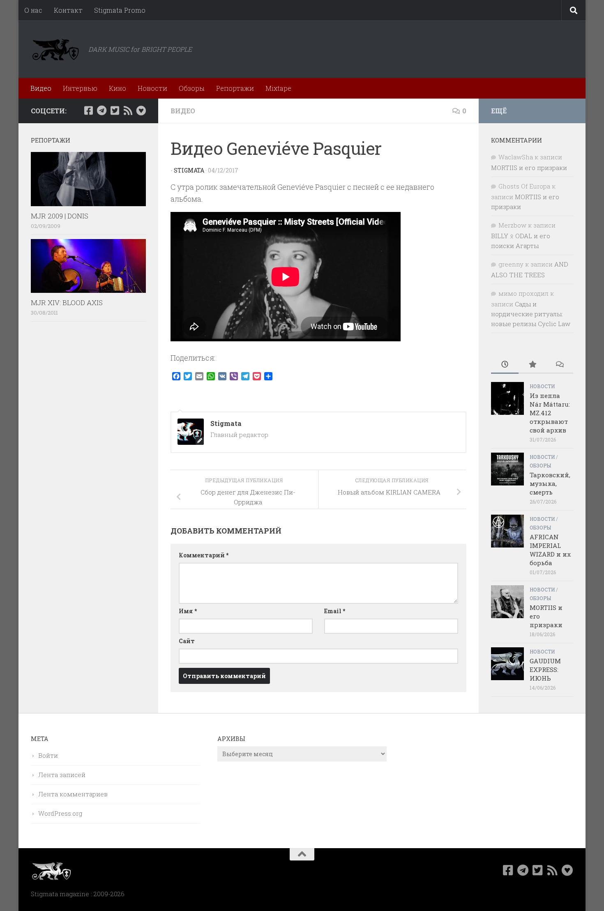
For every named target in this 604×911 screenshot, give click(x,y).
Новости (152, 88)
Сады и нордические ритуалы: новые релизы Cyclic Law (530, 314)
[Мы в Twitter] (115, 110)
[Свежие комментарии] (559, 365)
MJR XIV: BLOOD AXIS (67, 302)
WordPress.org (60, 813)
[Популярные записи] (532, 365)
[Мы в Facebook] (88, 110)
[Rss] (128, 110)
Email (334, 611)
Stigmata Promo (119, 10)
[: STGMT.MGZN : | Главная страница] (55, 49)
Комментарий (203, 555)
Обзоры (192, 88)
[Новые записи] (505, 365)
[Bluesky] (141, 110)
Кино (117, 88)
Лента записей (61, 775)
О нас (33, 10)
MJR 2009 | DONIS (59, 216)
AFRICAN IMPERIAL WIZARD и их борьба (550, 550)
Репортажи (235, 88)
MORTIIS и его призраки (529, 167)
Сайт (187, 641)
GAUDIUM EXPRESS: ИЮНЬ (545, 669)
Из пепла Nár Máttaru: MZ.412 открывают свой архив (550, 412)
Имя (188, 611)
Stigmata (189, 170)
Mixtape (278, 88)
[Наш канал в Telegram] (101, 110)
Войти (48, 755)
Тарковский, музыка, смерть (550, 483)
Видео (40, 88)
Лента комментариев (73, 794)
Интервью (80, 88)
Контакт (68, 10)
